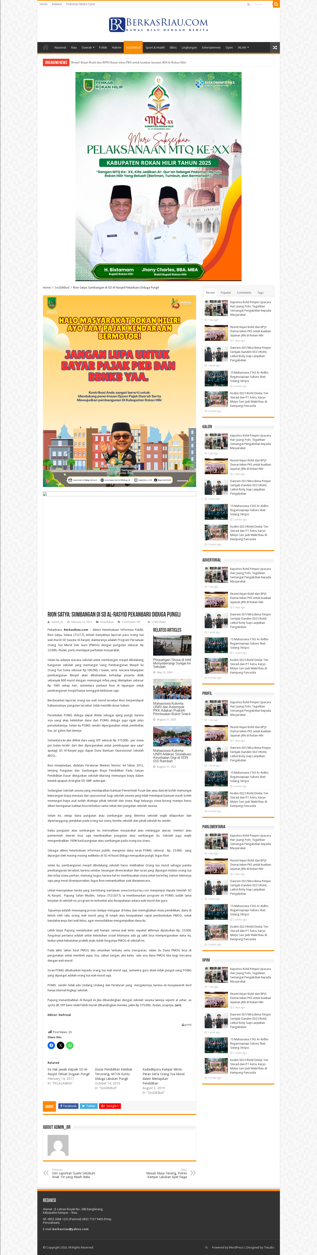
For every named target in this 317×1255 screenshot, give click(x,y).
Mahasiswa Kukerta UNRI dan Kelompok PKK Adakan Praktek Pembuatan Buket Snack (172, 708)
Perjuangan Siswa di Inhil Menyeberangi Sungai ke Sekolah (172, 663)
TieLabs (269, 1247)
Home (43, 4)
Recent (210, 292)
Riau (74, 47)
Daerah (87, 47)
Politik (103, 47)
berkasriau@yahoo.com (70, 1229)
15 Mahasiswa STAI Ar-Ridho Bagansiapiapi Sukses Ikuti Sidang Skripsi (249, 377)
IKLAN (242, 47)
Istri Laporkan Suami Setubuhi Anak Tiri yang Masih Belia (73, 1173)
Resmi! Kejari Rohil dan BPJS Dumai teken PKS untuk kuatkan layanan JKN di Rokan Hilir (250, 331)
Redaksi (57, 4)
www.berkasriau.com (135, 890)
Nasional (60, 47)
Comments (244, 292)
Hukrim (116, 47)
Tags (260, 292)
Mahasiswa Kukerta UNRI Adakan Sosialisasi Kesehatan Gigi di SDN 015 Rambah (172, 756)
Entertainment (211, 47)
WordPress (236, 1247)
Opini (229, 47)
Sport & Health (155, 47)
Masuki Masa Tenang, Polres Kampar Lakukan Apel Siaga (166, 1173)
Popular (226, 292)
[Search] (276, 4)
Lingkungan (189, 47)
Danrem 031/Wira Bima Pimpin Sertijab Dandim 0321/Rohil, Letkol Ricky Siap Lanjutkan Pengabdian (136, 62)
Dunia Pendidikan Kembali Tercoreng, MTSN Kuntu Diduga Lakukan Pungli (113, 1074)
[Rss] (248, 4)
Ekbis (173, 47)
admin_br (57, 622)
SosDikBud (133, 47)
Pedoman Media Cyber (80, 4)
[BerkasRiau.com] (158, 24)
